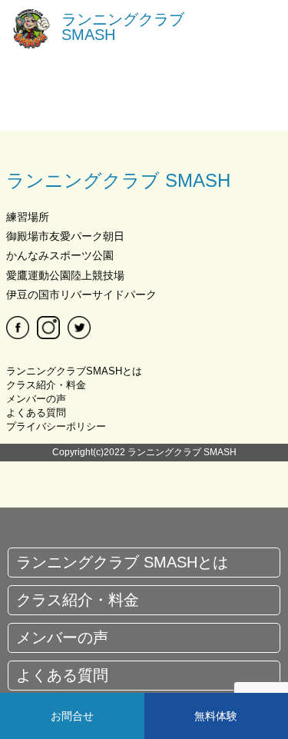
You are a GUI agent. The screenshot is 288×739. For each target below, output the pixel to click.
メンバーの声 (36, 398)
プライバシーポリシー (56, 426)
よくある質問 (36, 412)
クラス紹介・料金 (46, 385)
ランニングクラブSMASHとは (74, 371)
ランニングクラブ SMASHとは (122, 562)
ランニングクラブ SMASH (122, 27)
